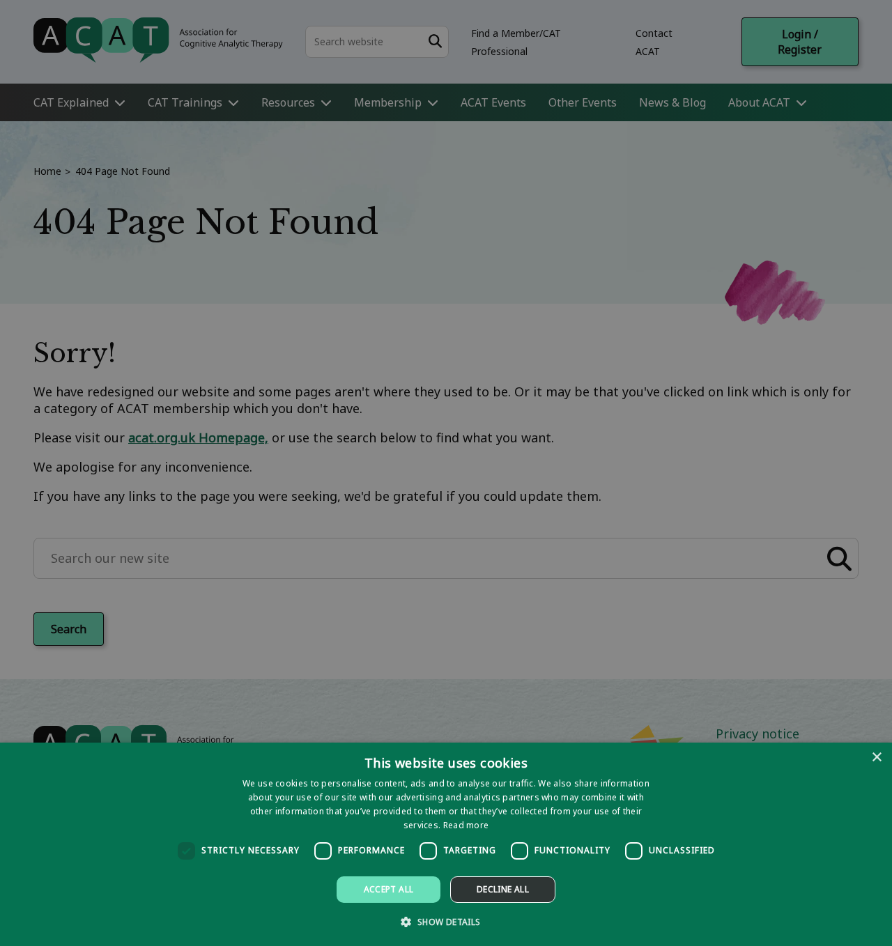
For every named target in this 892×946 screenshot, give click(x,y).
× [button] (876, 757)
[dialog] (446, 844)
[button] (445, 921)
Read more (466, 825)
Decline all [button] (503, 889)
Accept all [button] (389, 889)
